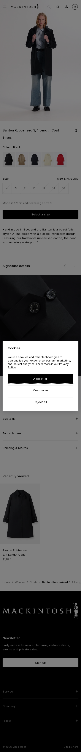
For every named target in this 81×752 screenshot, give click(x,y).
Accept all (40, 378)
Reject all (40, 402)
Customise (40, 390)
